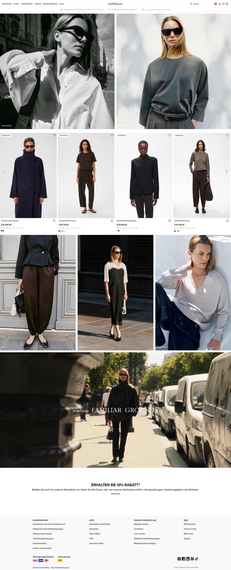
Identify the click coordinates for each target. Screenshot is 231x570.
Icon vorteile (139, 534)
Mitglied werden (141, 524)
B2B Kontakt (189, 524)
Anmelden (138, 529)
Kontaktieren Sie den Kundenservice (49, 524)
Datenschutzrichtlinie (42, 534)
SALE (62, 4)
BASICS (38, 4)
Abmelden (94, 529)
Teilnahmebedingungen (43, 538)
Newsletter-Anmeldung (99, 524)
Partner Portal (190, 529)
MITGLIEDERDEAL (50, 4)
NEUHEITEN (7, 4)
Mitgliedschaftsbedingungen (147, 538)
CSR (91, 538)
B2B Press (188, 534)
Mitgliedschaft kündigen (145, 543)
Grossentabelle (39, 543)
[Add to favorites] (54, 135)
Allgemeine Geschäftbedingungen (48, 529)
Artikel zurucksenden (42, 548)
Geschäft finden (96, 543)
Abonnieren (115, 494)
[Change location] (216, 4)
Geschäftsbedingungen (60, 568)
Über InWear (94, 534)
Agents (187, 538)
